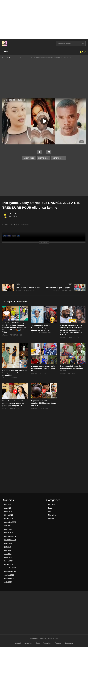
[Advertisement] (44, 19)
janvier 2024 (8, 564)
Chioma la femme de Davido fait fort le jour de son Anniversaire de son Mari (14, 372)
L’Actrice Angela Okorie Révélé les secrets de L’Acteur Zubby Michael (43, 368)
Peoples (51, 518)
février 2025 (8, 533)
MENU (5, 52)
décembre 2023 (10, 568)
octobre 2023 (9, 575)
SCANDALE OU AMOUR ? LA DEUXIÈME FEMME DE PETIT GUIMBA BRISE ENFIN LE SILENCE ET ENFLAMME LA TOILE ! (71, 330)
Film (49, 511)
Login (84, 52)
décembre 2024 (10, 536)
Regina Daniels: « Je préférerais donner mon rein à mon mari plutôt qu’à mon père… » (14, 403)
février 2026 (8, 515)
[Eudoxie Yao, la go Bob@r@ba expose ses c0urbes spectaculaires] (66, 290)
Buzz (17, 224)
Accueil (18, 643)
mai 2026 (7, 508)
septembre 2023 (10, 578)
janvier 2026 (8, 518)
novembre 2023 (10, 571)
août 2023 (8, 582)
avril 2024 (7, 554)
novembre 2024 (10, 540)
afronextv (13, 214)
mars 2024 (8, 557)
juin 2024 (7, 547)
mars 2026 (8, 511)
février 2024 (8, 561)
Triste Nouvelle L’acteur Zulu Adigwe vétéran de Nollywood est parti (71, 368)
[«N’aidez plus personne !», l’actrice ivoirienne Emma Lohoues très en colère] (22, 290)
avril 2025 (7, 526)
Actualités (51, 504)
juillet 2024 (8, 543)
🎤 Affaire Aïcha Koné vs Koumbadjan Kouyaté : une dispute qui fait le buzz (42, 328)
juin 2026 (7, 504)
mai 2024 (7, 550)
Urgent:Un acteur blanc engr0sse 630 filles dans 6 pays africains (43, 403)
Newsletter (69, 643)
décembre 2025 (10, 522)
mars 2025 (8, 529)
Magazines (52, 515)
